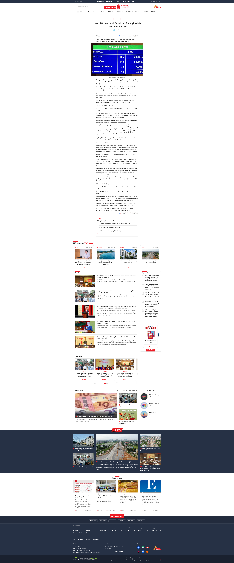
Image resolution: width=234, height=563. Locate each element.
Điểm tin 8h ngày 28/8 (153, 413)
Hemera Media (94, 558)
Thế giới (146, 11)
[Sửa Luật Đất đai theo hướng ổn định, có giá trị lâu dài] (83, 440)
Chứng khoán (100, 1)
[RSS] (147, 551)
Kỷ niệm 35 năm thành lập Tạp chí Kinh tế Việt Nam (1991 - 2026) (105, 496)
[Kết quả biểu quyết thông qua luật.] (117, 43)
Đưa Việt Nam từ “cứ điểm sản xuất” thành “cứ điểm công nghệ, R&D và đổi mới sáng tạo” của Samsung (152, 278)
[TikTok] (157, 2)
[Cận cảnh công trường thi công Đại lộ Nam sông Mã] (117, 447)
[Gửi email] (133, 36)
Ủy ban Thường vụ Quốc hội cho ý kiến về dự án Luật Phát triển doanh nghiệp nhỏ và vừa (116, 337)
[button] (105, 383)
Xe (114, 1)
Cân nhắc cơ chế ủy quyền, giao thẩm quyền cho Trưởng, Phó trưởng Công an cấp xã (150, 468)
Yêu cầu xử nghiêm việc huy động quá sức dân (109, 227)
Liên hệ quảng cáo (119, 551)
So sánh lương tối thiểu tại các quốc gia (127, 422)
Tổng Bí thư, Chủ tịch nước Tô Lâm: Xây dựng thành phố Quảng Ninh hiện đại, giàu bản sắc (116, 322)
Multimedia (79, 390)
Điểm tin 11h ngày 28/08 (154, 404)
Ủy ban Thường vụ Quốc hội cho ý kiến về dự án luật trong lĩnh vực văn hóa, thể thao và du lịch (125, 375)
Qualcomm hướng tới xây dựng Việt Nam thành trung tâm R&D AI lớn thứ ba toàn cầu (152, 287)
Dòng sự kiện (117, 478)
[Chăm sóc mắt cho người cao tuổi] (83, 459)
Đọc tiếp (77, 273)
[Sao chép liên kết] (135, 36)
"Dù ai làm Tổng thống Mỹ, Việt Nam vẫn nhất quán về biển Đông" (115, 223)
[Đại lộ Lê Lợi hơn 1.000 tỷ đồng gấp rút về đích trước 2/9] (150, 440)
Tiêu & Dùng (109, 1)
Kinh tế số (103, 11)
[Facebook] (145, 2)
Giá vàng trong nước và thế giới (128, 494)
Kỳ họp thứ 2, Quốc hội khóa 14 (106, 221)
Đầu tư (89, 11)
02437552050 (110, 548)
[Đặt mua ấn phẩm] (157, 6)
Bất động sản (138, 11)
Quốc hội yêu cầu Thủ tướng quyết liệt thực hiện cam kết (112, 231)
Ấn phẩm (150, 322)
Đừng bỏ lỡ (78, 356)
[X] (148, 2)
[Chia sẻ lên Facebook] (128, 36)
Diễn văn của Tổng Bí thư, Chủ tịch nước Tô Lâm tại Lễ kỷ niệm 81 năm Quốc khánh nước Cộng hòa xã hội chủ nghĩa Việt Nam (116, 307)
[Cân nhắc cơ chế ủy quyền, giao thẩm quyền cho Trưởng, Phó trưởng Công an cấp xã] (150, 459)
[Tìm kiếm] (77, 7)
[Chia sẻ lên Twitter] (130, 36)
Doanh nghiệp (129, 11)
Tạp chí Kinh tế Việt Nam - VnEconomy (152, 559)
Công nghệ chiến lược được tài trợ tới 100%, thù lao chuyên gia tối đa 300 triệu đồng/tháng (83, 262)
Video (143, 247)
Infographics (128, 390)
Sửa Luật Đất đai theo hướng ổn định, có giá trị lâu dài (82, 449)
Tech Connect (126, 1)
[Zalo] (151, 2)
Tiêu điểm (82, 11)
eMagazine (134, 390)
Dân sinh (153, 11)
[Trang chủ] (78, 11)
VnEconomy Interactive (148, 494)
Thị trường (120, 11)
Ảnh (74, 539)
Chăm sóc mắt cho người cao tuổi (127, 405)
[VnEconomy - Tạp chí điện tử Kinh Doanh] (117, 516)
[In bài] (97, 36)
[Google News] (160, 2)
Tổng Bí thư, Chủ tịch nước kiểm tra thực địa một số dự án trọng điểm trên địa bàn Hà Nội (116, 292)
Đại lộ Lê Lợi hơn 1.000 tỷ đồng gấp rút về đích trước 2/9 (150, 449)
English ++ (134, 1)
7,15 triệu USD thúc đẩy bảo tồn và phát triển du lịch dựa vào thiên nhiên (106, 262)
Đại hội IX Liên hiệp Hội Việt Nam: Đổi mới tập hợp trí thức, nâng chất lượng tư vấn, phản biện (152, 304)
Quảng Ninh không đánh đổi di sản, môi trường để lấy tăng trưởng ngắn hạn (105, 375)
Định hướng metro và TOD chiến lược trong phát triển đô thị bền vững (83, 496)
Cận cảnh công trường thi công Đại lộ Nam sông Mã (114, 462)
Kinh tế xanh (111, 11)
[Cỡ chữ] (99, 36)
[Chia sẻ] (137, 36)
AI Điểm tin (151, 390)
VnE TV (119, 1)
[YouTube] (154, 2)
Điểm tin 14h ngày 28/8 (154, 395)
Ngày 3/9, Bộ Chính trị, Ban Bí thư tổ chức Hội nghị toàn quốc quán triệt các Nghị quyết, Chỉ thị (116, 276)
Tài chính (95, 11)
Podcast (123, 390)
